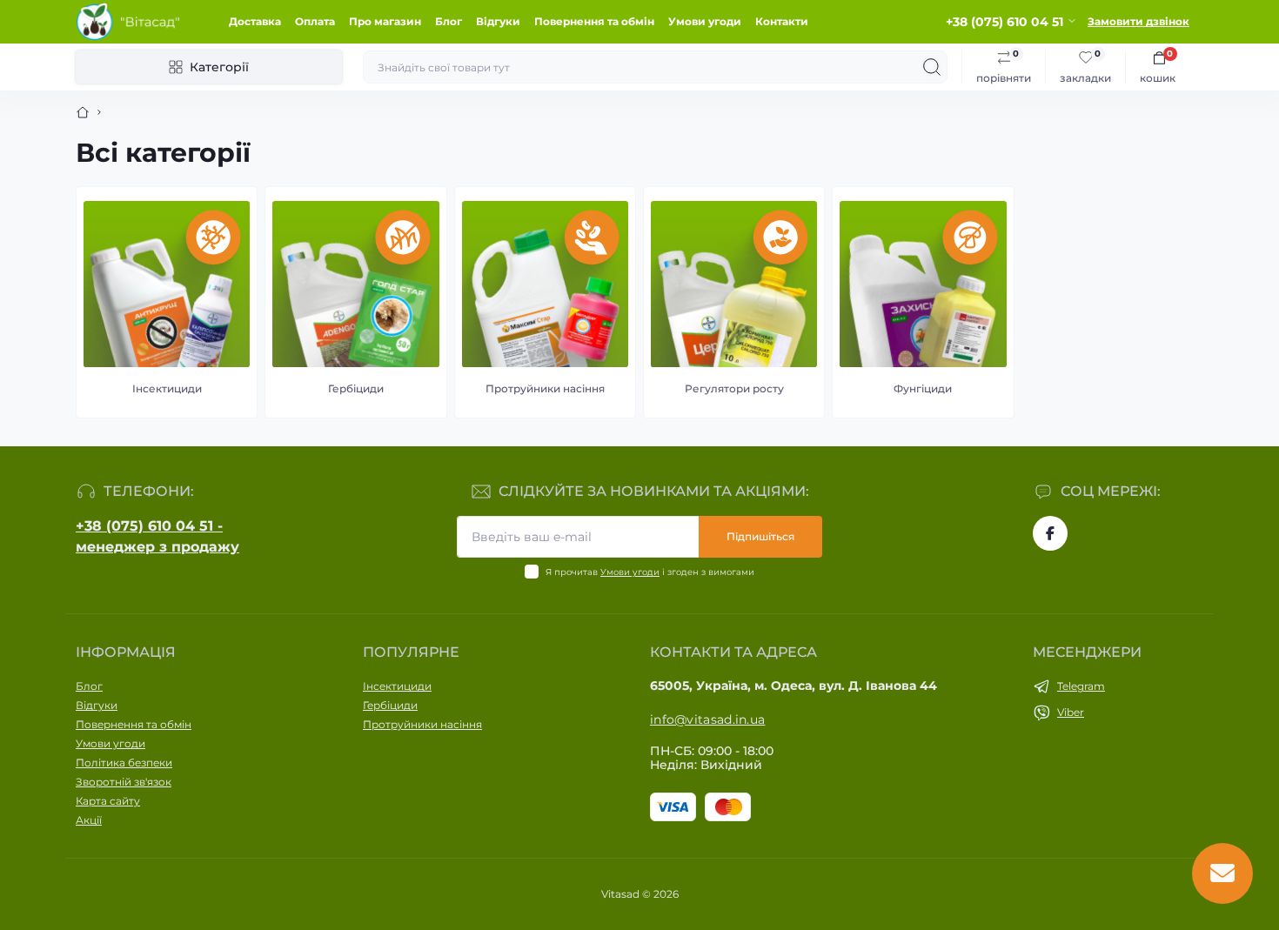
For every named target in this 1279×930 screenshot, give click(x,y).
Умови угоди (704, 21)
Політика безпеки (124, 762)
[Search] (932, 67)
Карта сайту (108, 800)
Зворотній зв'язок (123, 781)
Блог (448, 21)
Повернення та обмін (594, 21)
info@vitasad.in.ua (707, 719)
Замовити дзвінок (1138, 21)
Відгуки (498, 21)
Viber (1070, 712)
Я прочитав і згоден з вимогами (650, 572)
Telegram (1081, 685)
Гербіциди (390, 705)
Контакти (781, 21)
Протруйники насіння (422, 724)
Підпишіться (760, 536)
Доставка (255, 21)
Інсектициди (397, 685)
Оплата (315, 21)
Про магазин (385, 21)
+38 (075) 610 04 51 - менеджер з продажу (157, 536)
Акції (89, 819)
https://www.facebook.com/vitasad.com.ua (1050, 533)
